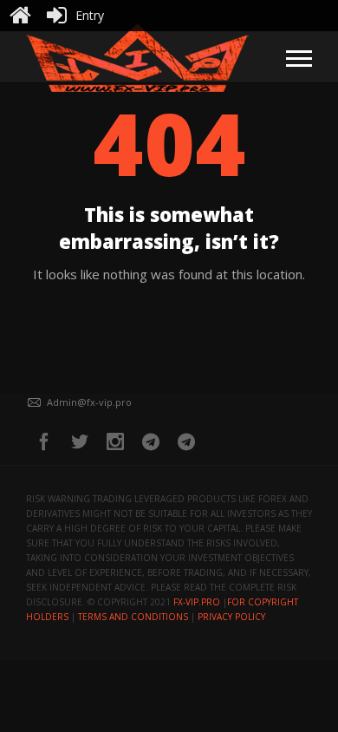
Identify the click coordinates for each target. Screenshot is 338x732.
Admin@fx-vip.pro (89, 401)
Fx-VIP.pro (196, 602)
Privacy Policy (231, 617)
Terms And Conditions (133, 617)
